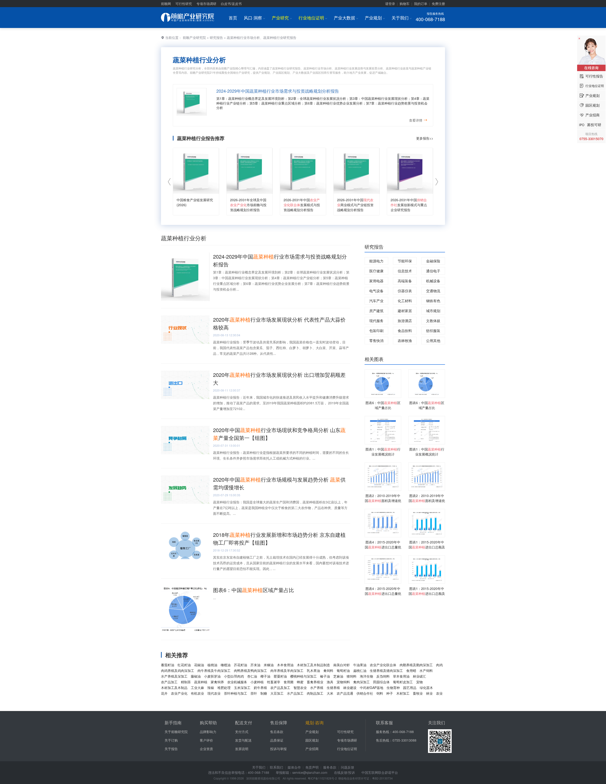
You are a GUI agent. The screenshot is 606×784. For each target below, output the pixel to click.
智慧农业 (300, 687)
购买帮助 (208, 722)
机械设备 (433, 280)
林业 (429, 693)
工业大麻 (197, 687)
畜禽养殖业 (315, 681)
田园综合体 (381, 681)
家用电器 (376, 280)
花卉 (164, 693)
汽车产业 (376, 300)
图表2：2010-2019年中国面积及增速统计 (383, 500)
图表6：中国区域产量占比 (253, 589)
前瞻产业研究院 (194, 37)
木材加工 (403, 693)
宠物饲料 (343, 681)
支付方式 (241, 731)
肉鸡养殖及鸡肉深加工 (177, 670)
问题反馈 (347, 767)
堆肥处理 (224, 687)
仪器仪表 (405, 290)
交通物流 (433, 290)
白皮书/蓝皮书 (231, 3)
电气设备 (376, 290)
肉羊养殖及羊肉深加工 (286, 670)
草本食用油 (401, 676)
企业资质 (206, 748)
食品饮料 (405, 330)
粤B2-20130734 (382, 778)
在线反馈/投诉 (344, 772)
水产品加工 (295, 693)
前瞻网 (166, 3)
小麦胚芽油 (212, 676)
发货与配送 (243, 740)
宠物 (419, 681)
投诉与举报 (278, 748)
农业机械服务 (237, 681)
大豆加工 (277, 693)
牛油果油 (359, 664)
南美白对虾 (341, 664)
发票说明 (241, 748)
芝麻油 (338, 676)
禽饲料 (328, 670)
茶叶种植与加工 (235, 693)
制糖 (263, 693)
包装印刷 (376, 330)
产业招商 (312, 748)
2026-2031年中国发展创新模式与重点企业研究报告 (409, 204)
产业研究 (282, 17)
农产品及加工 (280, 687)
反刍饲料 (383, 676)
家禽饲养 (217, 681)
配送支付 (243, 722)
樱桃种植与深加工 (303, 676)
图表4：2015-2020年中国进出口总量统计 (383, 547)
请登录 (390, 3)
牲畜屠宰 (273, 681)
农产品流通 (345, 693)
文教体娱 (433, 320)
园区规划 (312, 740)
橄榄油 (226, 664)
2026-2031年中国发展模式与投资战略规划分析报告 (302, 204)
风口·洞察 (254, 17)
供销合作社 (364, 693)
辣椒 (210, 687)
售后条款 (276, 731)
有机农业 (197, 693)
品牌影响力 (208, 731)
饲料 (379, 693)
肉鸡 (439, 664)
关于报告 (171, 748)
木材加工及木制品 (174, 687)
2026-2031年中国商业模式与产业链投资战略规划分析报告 (355, 204)
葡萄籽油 (343, 670)
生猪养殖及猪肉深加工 (386, 670)
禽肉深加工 (361, 681)
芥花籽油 (240, 664)
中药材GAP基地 (371, 687)
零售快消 (376, 340)
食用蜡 (411, 670)
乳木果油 (313, 670)
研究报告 (216, 37)
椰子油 (265, 676)
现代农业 (214, 693)
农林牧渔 (405, 340)
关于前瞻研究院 (176, 731)
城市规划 (433, 310)
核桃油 (212, 664)
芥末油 (255, 664)
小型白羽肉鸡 (234, 676)
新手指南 (173, 722)
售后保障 (278, 722)
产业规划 (375, 17)
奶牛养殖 (260, 687)
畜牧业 (418, 693)
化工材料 (405, 300)
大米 (330, 693)
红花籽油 (184, 664)
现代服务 (376, 320)
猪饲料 (351, 676)
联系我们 (276, 767)
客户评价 (206, 740)
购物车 (405, 3)
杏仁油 (252, 676)
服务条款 (329, 767)
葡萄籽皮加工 (403, 681)
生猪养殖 (333, 687)
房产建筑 (376, 310)
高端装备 (405, 280)
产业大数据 (346, 17)
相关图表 (374, 359)
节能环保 (405, 260)
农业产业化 (179, 693)
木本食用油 (285, 664)
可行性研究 (183, 3)
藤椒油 (196, 676)
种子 (389, 693)
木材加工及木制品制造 (313, 664)
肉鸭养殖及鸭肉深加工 (250, 670)
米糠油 (269, 664)
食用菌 (289, 681)
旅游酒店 (405, 320)
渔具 (330, 681)
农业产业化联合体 (383, 664)
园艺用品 (409, 687)
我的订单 (420, 3)
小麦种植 (257, 681)
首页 (233, 17)
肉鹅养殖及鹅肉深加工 (416, 664)
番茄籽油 (167, 664)
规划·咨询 (314, 722)
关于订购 (171, 740)
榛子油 (325, 676)
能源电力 (376, 260)
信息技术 (405, 270)
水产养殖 (316, 687)
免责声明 (312, 767)
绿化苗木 (426, 687)
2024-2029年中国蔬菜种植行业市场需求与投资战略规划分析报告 (277, 91)
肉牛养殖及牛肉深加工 (214, 670)
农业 (439, 693)
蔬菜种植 (200, 681)
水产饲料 (426, 670)
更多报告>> (424, 138)
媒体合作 (294, 767)
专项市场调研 (206, 3)
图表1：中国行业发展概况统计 (383, 451)
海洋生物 (366, 676)
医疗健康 (376, 270)
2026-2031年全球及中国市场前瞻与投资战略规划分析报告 (248, 204)
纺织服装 (433, 330)
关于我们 (402, 17)
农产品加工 (169, 681)
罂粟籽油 (280, 676)
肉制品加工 (315, 693)
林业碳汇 (419, 676)
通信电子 (433, 270)
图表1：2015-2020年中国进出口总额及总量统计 (427, 547)
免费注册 (438, 3)
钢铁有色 (433, 300)
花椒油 (199, 664)
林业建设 (349, 687)
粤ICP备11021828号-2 (322, 778)
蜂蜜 (300, 681)
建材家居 (405, 310)
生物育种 (393, 687)
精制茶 (186, 681)
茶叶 (253, 693)
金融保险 (433, 260)
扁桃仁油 (359, 670)
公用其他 (433, 340)
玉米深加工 (242, 687)
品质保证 (276, 740)
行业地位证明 (313, 17)
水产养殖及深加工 (174, 676)
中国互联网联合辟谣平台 (379, 772)
